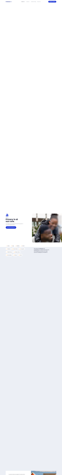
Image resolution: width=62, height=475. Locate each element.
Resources (39, 1)
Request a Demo (52, 1)
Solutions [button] (27, 1)
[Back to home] (9, 1)
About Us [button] (22, 1)
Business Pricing (33, 1)
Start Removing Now (10, 227)
